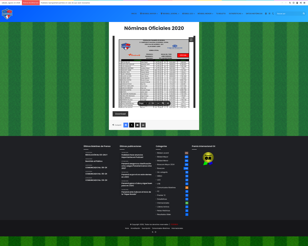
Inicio (134, 13)
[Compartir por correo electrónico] (137, 125)
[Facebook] (125, 125)
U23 (158, 180)
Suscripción (146, 228)
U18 (158, 184)
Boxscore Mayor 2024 (165, 164)
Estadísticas (235, 13)
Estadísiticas (162, 199)
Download (120, 114)
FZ (158, 191)
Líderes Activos (163, 207)
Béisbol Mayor (162, 157)
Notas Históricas (163, 211)
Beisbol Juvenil (170, 13)
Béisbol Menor (204, 13)
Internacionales (163, 203)
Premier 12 (161, 195)
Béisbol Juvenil (163, 153)
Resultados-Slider (164, 214)
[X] (131, 125)
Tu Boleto (221, 13)
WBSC (159, 176)
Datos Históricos (254, 13)
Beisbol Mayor (149, 13)
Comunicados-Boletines (166, 187)
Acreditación (135, 228)
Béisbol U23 (187, 13)
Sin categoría (162, 172)
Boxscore (160, 168)
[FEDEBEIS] (7, 13)
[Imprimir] (143, 125)
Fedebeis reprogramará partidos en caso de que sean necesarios (65, 3)
